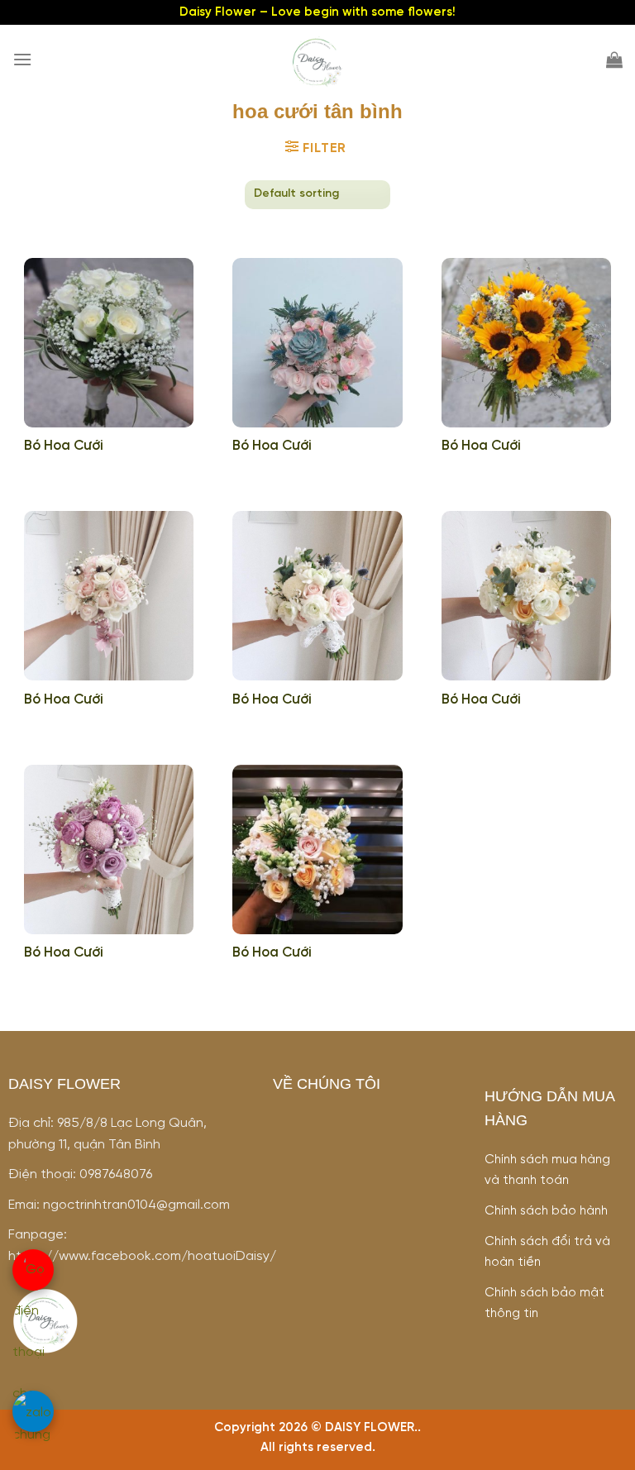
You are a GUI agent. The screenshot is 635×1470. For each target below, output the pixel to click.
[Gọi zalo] (33, 1411)
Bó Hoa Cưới (63, 446)
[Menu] (22, 59)
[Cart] (614, 59)
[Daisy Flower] (317, 62)
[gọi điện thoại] (33, 1270)
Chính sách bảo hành (546, 1211)
